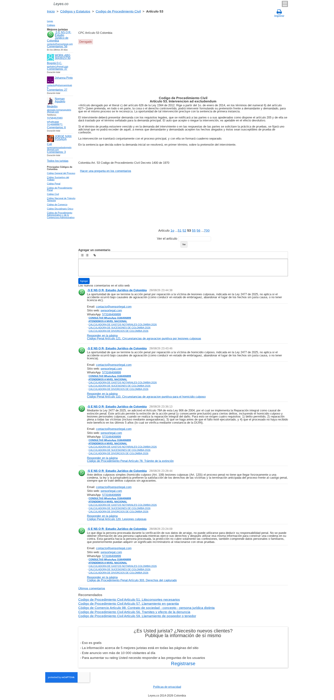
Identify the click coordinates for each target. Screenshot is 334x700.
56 (198, 230)
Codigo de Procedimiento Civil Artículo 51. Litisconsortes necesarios (129, 599)
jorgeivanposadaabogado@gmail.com (59, 148)
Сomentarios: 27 (57, 89)
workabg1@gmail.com (57, 66)
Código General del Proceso (61, 173)
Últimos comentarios (91, 588)
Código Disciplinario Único (60, 208)
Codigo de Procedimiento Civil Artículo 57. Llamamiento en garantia (128, 603)
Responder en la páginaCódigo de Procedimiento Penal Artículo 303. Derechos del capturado (132, 578)
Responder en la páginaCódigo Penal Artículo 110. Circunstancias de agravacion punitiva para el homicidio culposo (146, 395)
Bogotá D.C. (54, 63)
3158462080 (55, 118)
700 (207, 230)
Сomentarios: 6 (56, 127)
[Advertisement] (182, 70)
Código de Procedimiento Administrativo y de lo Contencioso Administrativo (60, 215)
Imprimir (279, 15)
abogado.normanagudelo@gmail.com (59, 111)
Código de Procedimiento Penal (59, 189)
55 (194, 230)
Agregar (84, 281)
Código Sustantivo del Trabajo (58, 178)
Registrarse (183, 663)
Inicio (51, 11)
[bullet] (87, 255)
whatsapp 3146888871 (55, 123)
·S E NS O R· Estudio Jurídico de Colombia (59, 36)
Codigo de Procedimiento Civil (118, 11)
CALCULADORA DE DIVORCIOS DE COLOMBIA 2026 (118, 331)
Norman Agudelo (60, 100)
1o (172, 230)
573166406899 (111, 314)
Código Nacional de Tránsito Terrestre (61, 199)
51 (180, 230)
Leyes (50, 21)
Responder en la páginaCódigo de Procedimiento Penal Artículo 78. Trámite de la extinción (130, 459)
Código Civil (53, 194)
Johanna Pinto (64, 77)
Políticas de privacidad (167, 686)
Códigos (51, 25)
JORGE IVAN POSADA (63, 138)
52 (184, 230)
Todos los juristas (57, 160)
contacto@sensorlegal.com (114, 306)
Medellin (52, 106)
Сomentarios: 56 (57, 46)
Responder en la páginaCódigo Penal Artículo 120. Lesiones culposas (116, 517)
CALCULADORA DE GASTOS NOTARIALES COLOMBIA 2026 (123, 324)
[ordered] (82, 255)
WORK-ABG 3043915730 (62, 57)
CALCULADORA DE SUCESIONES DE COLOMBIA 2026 (119, 327)
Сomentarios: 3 (56, 151)
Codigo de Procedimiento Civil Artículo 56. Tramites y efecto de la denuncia (134, 612)
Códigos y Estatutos (75, 11)
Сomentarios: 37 (57, 68)
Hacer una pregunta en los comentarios (105, 171)
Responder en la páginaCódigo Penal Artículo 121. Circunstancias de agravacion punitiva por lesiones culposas (144, 337)
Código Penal (53, 183)
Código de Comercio (57, 204)
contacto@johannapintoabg (59, 86)
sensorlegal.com (111, 310)
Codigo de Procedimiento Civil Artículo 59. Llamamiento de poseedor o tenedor (137, 616)
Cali (49, 144)
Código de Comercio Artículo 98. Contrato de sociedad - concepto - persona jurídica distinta (146, 608)
